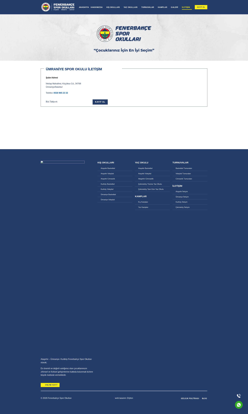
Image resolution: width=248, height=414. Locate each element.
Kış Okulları (113, 7)
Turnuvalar (147, 7)
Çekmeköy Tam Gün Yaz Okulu (151, 189)
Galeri (174, 7)
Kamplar (162, 7)
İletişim (186, 7)
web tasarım (121, 398)
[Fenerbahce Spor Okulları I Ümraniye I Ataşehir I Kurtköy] (58, 7)
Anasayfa (84, 7)
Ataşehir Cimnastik (108, 179)
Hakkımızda (97, 7)
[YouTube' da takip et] (81, 101)
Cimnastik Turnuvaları (184, 179)
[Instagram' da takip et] (73, 101)
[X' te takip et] (77, 101)
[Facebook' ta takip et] (69, 101)
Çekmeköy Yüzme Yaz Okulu (150, 184)
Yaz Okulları (130, 7)
